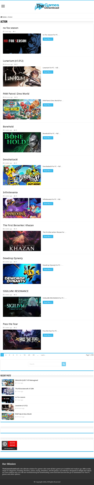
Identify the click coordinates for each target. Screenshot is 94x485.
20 (29, 355)
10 (24, 355)
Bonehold (8, 126)
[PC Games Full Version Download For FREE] (47, 6)
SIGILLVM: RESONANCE (16, 291)
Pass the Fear (10, 324)
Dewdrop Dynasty (13, 258)
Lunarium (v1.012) (13, 60)
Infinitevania (10, 192)
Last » (43, 355)
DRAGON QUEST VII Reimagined (26, 380)
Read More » (48, 39)
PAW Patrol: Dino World (16, 93)
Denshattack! (10, 159)
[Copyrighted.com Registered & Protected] (9, 445)
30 (33, 355)
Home (4, 17)
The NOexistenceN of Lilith (24, 389)
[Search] (64, 364)
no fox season (10, 27)
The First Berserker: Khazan (18, 225)
